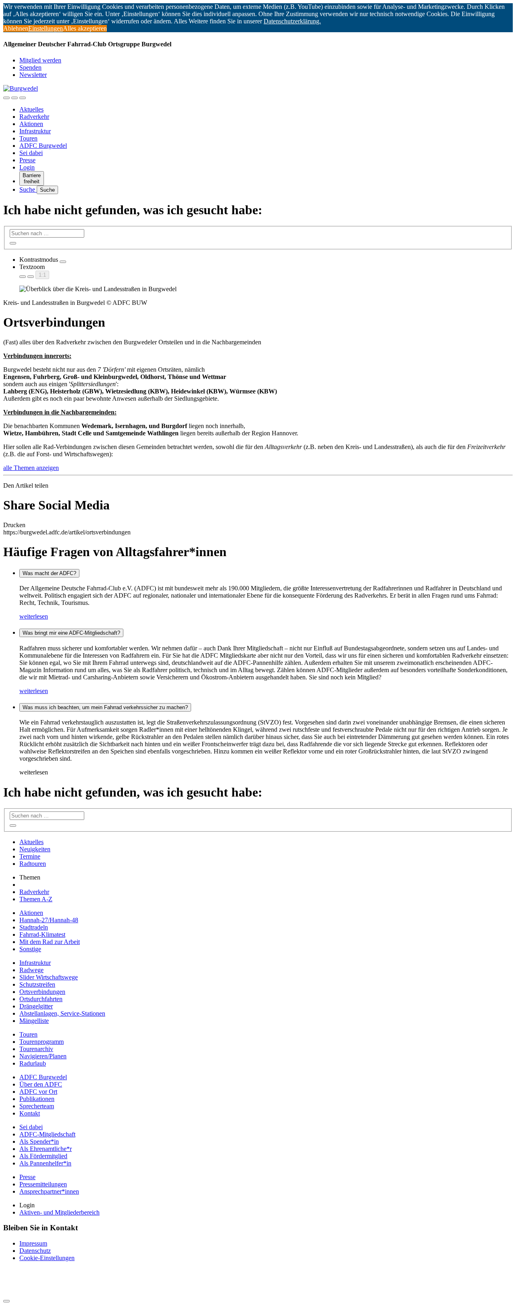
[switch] (63, 262)
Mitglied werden (40, 60)
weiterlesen (33, 616)
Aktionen (31, 123)
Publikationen (36, 1098)
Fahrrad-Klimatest (42, 934)
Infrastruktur (35, 131)
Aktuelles (31, 109)
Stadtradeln (33, 927)
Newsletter (33, 74)
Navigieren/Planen (43, 1056)
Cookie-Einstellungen (47, 1257)
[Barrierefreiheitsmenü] (6, 98)
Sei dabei (31, 152)
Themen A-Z (35, 899)
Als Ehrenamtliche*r (45, 1148)
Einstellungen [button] (45, 28)
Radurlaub (32, 1063)
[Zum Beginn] (6, 1301)
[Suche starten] (13, 243)
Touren (28, 138)
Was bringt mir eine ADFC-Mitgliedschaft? (71, 633)
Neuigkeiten (34, 849)
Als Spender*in (39, 1141)
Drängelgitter (36, 1006)
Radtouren (32, 863)
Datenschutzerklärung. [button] (292, 21)
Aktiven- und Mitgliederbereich (59, 1212)
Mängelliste (34, 1020)
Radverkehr (34, 116)
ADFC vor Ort (38, 1091)
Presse (27, 160)
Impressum (33, 1243)
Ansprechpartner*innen (49, 1191)
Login (27, 167)
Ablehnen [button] (15, 28)
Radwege (31, 970)
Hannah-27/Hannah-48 (48, 920)
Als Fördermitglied (43, 1156)
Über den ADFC (40, 1084)
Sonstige (30, 949)
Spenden (30, 67)
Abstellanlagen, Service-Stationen (62, 1013)
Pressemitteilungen (43, 1184)
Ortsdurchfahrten (40, 999)
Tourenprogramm (41, 1041)
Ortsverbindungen (42, 991)
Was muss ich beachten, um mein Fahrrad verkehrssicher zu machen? (105, 707)
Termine (29, 856)
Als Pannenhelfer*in (45, 1163)
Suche (28, 189)
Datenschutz (35, 1250)
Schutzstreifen (37, 984)
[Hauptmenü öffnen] (22, 98)
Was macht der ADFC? (49, 573)
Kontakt (29, 1113)
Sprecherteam (36, 1106)
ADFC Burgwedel (43, 145)
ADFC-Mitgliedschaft (47, 1134)
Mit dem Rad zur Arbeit (49, 941)
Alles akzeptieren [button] (85, 28)
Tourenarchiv (36, 1048)
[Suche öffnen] (14, 98)
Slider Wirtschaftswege (48, 977)
